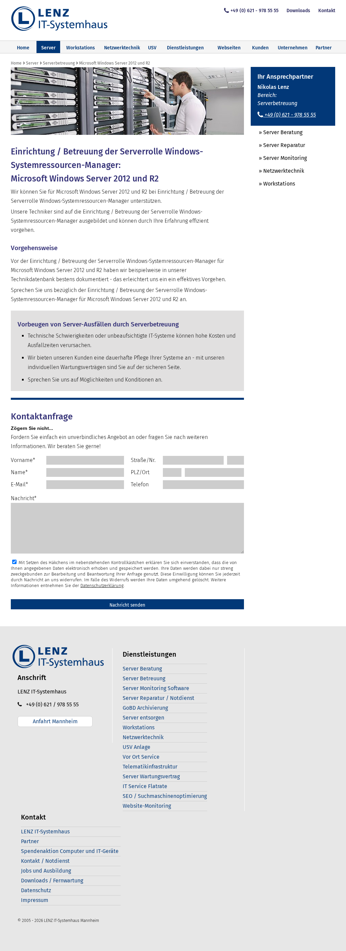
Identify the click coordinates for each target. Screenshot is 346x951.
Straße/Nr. (143, 460)
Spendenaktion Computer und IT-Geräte (70, 851)
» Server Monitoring (279, 158)
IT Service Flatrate (145, 786)
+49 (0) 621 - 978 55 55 (254, 11)
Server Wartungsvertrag (151, 776)
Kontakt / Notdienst (45, 861)
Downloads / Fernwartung (52, 880)
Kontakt (326, 11)
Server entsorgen (143, 717)
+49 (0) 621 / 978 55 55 (50, 704)
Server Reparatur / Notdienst (158, 698)
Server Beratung (142, 668)
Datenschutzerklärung (102, 585)
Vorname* (23, 460)
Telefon (140, 484)
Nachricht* (23, 498)
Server (48, 48)
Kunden (260, 48)
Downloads (298, 11)
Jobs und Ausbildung (46, 871)
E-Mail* (19, 484)
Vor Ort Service (141, 757)
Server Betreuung (144, 678)
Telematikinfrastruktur (150, 766)
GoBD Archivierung (145, 708)
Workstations (80, 48)
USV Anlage (136, 747)
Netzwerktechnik (122, 48)
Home (23, 48)
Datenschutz (36, 890)
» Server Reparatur (278, 145)
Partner (324, 48)
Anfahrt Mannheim (55, 721)
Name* (19, 472)
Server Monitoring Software (156, 688)
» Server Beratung (276, 132)
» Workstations (273, 183)
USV (152, 48)
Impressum (34, 900)
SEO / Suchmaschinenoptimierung (165, 796)
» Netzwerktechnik (277, 171)
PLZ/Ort (140, 472)
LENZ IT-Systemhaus (45, 831)
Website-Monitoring (147, 806)
